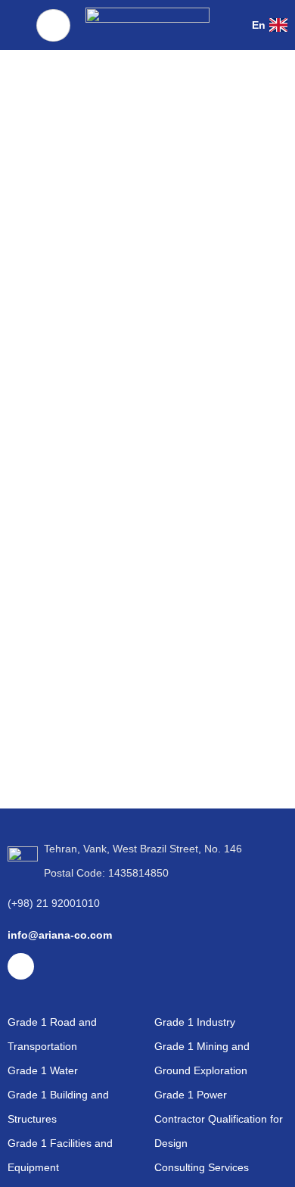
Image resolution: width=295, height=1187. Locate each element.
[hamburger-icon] (53, 25)
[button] (233, 24)
